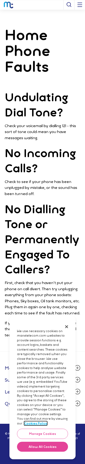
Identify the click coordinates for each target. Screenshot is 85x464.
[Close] (66, 327)
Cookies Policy (35, 423)
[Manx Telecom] (8, 5)
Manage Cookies (42, 434)
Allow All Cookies (42, 447)
